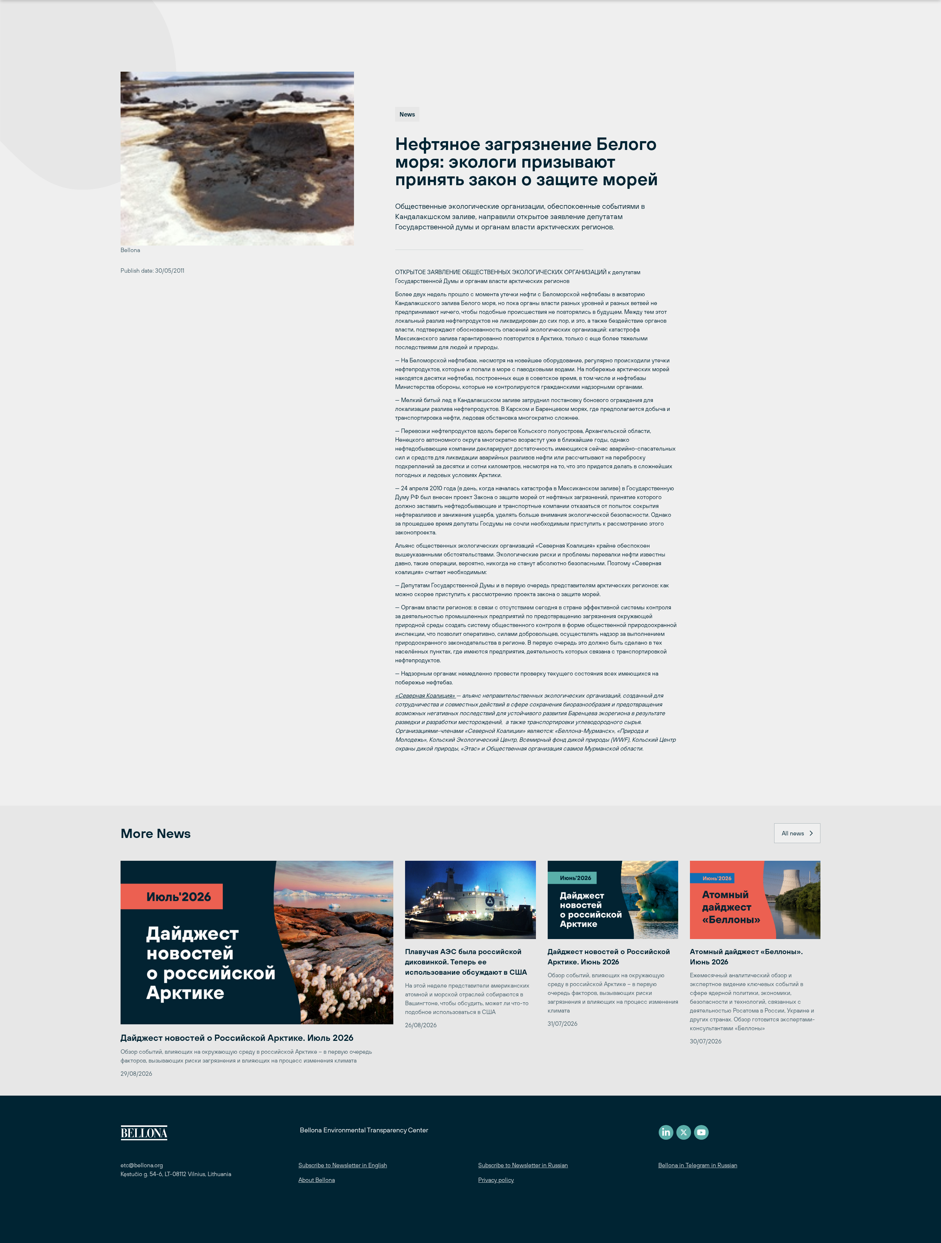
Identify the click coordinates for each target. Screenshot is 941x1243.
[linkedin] (666, 1132)
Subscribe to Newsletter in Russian (523, 1165)
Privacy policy (496, 1179)
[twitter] (683, 1132)
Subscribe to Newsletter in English (342, 1165)
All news (793, 833)
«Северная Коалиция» (425, 695)
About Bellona (316, 1179)
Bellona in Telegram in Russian (697, 1165)
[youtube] (701, 1132)
